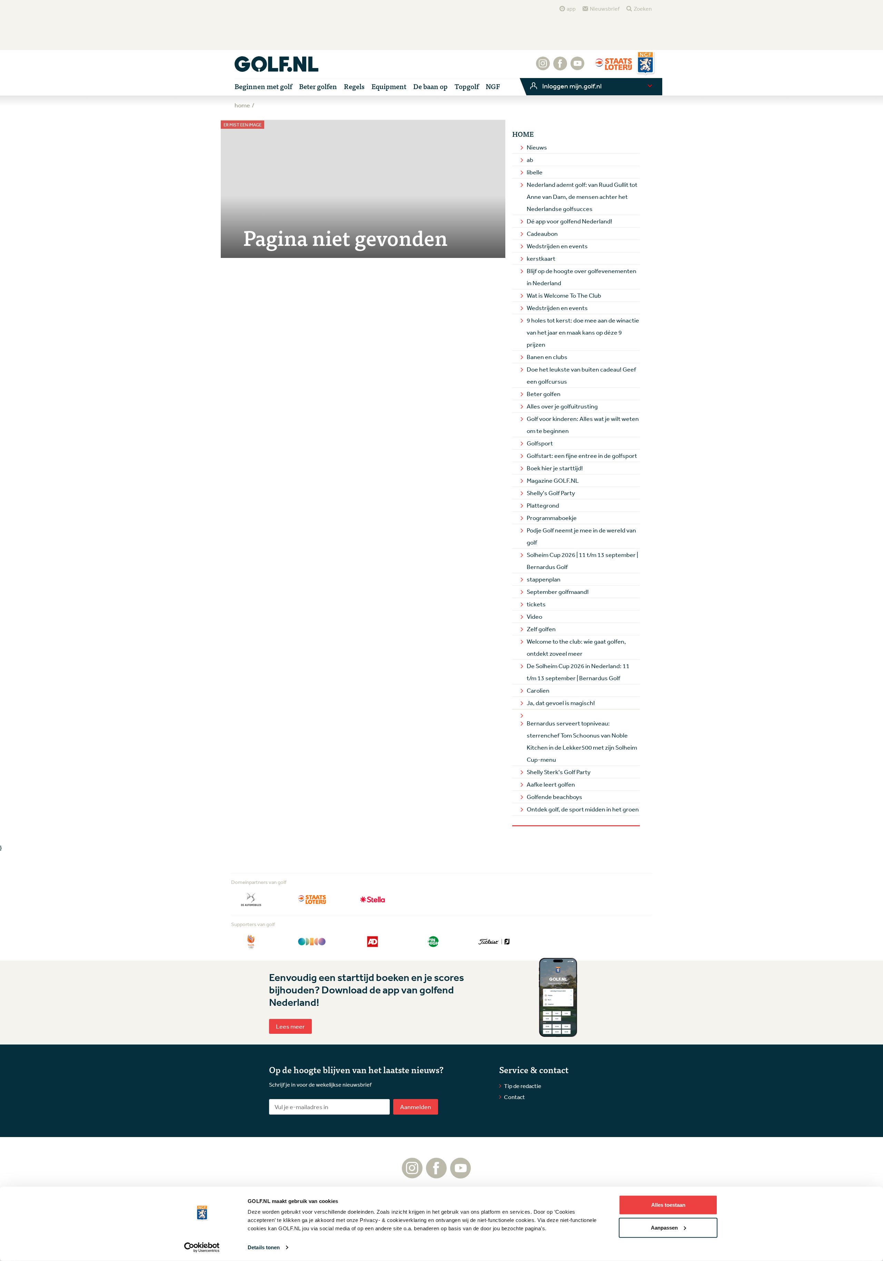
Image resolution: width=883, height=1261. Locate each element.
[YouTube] (577, 67)
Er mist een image (242, 125)
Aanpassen (664, 1227)
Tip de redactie (522, 1085)
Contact (514, 1096)
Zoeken (643, 8)
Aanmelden (415, 1106)
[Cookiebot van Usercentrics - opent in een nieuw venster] (202, 1247)
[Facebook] (560, 67)
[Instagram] (543, 67)
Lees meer (290, 1026)
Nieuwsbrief (604, 8)
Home (523, 134)
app (571, 8)
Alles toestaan (668, 1205)
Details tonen (264, 1247)
